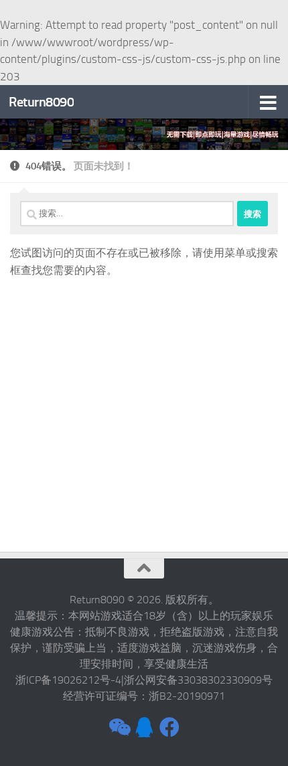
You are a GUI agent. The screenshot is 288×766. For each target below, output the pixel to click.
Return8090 (41, 102)
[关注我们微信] (119, 727)
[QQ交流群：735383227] (144, 727)
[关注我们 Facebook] (169, 727)
